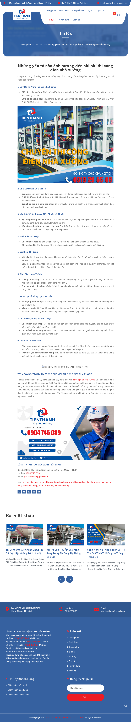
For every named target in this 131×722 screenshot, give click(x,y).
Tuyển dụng (63, 20)
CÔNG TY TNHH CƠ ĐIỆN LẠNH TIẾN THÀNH (64, 718)
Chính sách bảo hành (17, 685)
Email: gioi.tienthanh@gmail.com (113, 3)
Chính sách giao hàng (18, 690)
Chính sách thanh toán (18, 694)
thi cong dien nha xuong (33, 482)
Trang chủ (51, 10)
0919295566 (71, 611)
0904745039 (33, 641)
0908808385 (31, 645)
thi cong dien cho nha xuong (86, 482)
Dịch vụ (100, 10)
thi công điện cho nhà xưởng (58, 482)
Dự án (90, 10)
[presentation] (61, 579)
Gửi (84, 697)
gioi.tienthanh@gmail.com (36, 476)
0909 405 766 (22, 638)
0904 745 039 (33, 473)
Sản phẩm (77, 10)
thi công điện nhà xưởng (84, 380)
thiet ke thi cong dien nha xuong (53, 485)
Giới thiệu (64, 10)
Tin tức (50, 20)
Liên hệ (76, 20)
